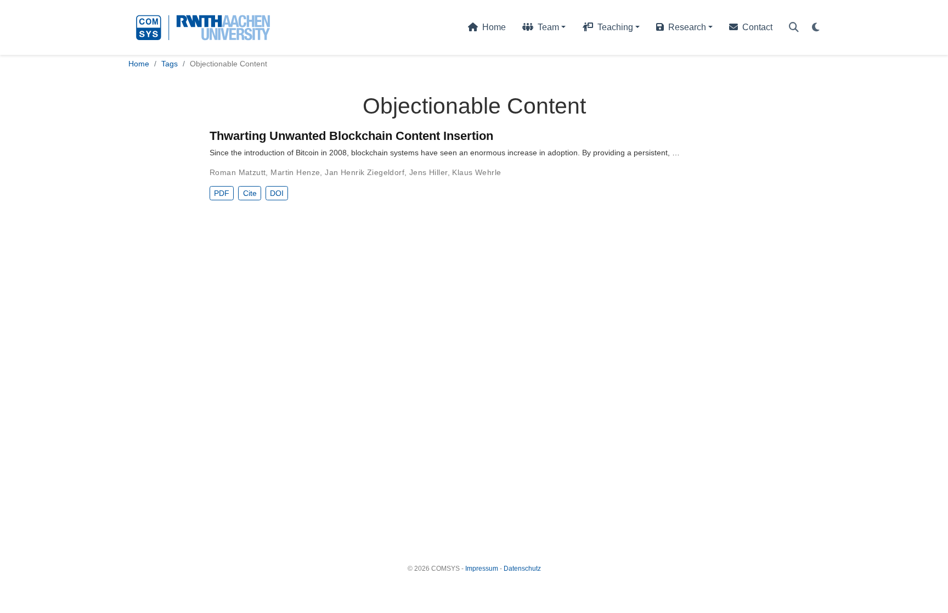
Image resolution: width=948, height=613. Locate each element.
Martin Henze (295, 172)
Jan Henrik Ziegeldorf (364, 172)
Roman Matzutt (238, 172)
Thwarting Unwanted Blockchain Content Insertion (351, 136)
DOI (277, 193)
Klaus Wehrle (476, 172)
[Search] (794, 27)
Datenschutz (522, 568)
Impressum (481, 568)
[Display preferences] (816, 27)
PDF (221, 193)
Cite (250, 193)
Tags (169, 63)
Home (138, 63)
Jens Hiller (428, 172)
